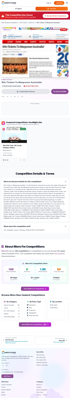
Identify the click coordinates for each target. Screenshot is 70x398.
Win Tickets (23, 22)
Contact (38, 387)
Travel (3, 387)
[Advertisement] (35, 109)
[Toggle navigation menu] (67, 3)
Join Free (59, 3)
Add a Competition (42, 389)
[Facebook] (2, 366)
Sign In (49, 3)
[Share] (7, 96)
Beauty (3, 395)
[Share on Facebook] (11, 96)
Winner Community (42, 365)
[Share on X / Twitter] (14, 96)
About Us (39, 384)
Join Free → (7, 376)
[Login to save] (20, 160)
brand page (58, 254)
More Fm (31, 22)
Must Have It (7, 150)
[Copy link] (22, 96)
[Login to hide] (24, 160)
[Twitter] (6, 366)
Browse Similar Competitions (56, 16)
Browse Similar (61, 91)
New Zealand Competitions (9, 22)
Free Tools (39, 392)
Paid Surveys (40, 355)
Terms (45, 395)
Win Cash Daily (40, 357)
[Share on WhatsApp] (18, 96)
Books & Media (6, 389)
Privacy (38, 395)
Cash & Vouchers (7, 153)
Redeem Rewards (41, 362)
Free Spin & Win (41, 360)
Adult (2, 392)
